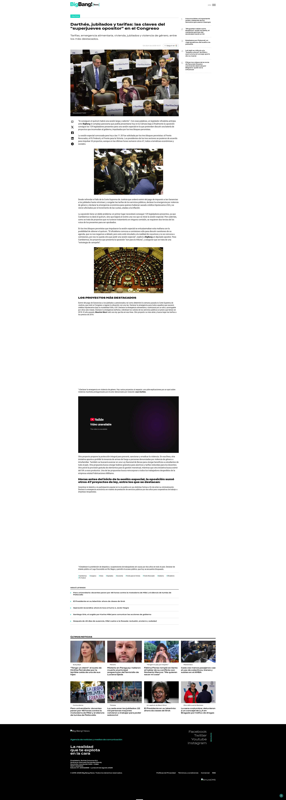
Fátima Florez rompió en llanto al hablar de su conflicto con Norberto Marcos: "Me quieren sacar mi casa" (161, 671)
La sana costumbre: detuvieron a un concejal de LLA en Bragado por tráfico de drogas (198, 710)
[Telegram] (72, 144)
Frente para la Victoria (133, 576)
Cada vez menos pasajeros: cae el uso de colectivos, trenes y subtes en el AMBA (198, 670)
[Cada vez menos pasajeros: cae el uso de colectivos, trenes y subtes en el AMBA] (198, 652)
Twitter (200, 735)
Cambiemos (83, 576)
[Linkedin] (72, 138)
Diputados (110, 576)
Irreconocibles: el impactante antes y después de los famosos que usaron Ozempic (198, 20)
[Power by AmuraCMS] (208, 780)
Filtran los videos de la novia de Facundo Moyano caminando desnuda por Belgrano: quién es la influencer (197, 66)
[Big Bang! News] (84, 4)
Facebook (198, 731)
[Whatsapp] (72, 121)
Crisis (101, 576)
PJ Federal (82, 578)
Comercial (205, 773)
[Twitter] (72, 127)
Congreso (93, 576)
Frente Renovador (149, 576)
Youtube (199, 739)
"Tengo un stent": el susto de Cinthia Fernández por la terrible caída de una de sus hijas (86, 671)
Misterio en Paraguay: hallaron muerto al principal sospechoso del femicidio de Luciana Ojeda (124, 671)
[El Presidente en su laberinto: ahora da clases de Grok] (161, 692)
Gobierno (161, 576)
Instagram (197, 743)
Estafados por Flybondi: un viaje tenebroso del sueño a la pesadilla (197, 42)
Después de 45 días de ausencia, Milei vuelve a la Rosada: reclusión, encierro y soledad (115, 621)
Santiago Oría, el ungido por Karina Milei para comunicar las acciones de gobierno (112, 614)
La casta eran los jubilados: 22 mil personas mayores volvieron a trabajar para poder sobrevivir (124, 712)
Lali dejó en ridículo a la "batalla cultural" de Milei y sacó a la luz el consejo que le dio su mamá (197, 53)
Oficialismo (170, 576)
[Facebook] (72, 133)
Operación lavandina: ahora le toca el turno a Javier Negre (101, 608)
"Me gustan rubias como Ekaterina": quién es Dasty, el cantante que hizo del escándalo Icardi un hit (197, 31)
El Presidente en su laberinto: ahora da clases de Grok (99, 601)
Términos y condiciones (188, 773)
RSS (214, 773)
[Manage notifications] (281, 795)
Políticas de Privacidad (166, 773)
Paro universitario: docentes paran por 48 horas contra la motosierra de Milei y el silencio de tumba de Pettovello (122, 594)
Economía (120, 576)
